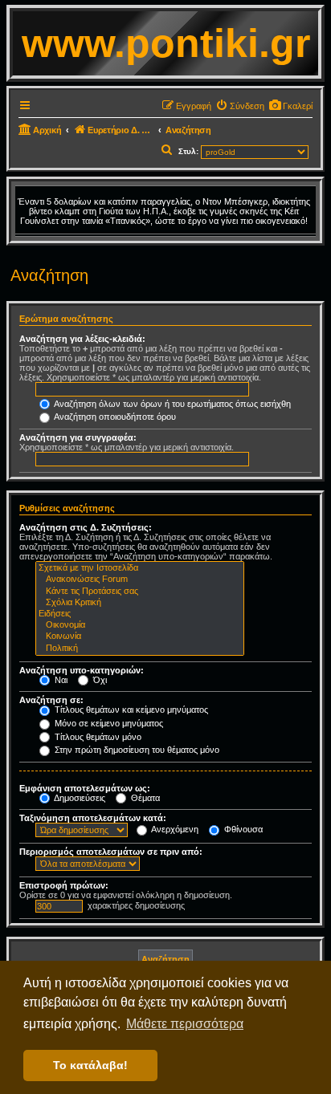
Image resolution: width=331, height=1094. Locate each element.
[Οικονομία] (140, 625)
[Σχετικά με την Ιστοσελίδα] (140, 568)
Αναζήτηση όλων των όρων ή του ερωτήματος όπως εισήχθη (171, 404)
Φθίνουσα (242, 829)
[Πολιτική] (140, 648)
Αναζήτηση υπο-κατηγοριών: (81, 670)
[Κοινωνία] (140, 636)
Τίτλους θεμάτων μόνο (96, 737)
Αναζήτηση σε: (51, 700)
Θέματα (144, 798)
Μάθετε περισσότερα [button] (184, 1024)
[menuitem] (290, 106)
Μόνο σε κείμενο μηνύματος (107, 723)
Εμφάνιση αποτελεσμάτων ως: (84, 788)
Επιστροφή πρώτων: (63, 885)
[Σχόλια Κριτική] (140, 602)
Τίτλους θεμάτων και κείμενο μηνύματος (130, 709)
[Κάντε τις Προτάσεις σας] (140, 591)
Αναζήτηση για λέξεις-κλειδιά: (82, 339)
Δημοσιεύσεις (78, 798)
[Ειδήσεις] (140, 614)
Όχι (99, 680)
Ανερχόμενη (173, 829)
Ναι (59, 680)
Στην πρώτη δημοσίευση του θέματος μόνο (135, 749)
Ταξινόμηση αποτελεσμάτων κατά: (92, 818)
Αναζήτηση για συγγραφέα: (78, 437)
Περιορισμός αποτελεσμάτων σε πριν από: (110, 851)
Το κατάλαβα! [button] (90, 1065)
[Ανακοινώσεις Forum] (140, 579)
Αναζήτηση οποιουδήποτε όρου (114, 416)
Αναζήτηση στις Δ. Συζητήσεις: (85, 527)
